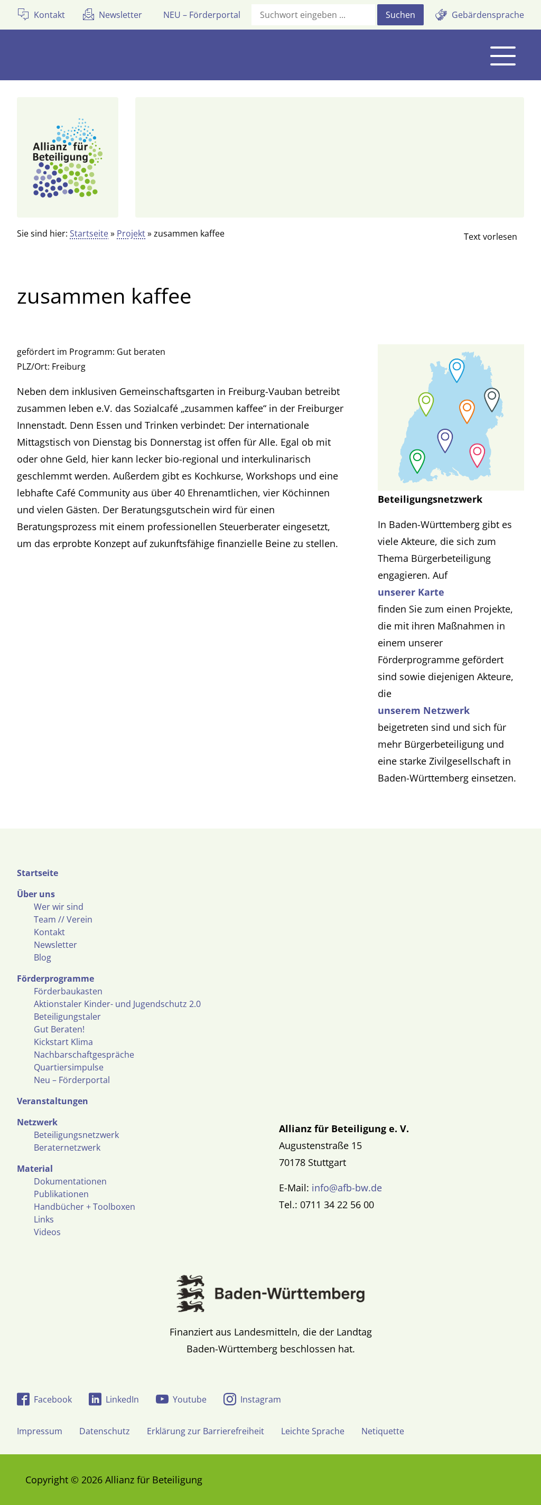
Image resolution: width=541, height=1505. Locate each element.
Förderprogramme (55, 978)
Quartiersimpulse (69, 1067)
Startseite (89, 233)
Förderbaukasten (68, 991)
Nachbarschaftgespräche (84, 1054)
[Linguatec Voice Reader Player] (482, 236)
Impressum (39, 1431)
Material (35, 1168)
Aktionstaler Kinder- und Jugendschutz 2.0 (117, 1004)
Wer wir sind (58, 907)
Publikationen (61, 1194)
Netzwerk (37, 1122)
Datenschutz (104, 1431)
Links (44, 1219)
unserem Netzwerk (424, 710)
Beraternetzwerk (67, 1147)
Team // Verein (63, 919)
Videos (47, 1232)
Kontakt (49, 932)
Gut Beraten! (59, 1029)
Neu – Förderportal (72, 1080)
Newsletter (55, 945)
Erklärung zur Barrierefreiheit (205, 1431)
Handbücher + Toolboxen (84, 1206)
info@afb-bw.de (347, 1187)
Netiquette (382, 1431)
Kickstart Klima (63, 1042)
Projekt (131, 233)
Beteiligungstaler (67, 1016)
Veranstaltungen (52, 1101)
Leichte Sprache (312, 1431)
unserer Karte (411, 592)
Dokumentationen (70, 1181)
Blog (42, 957)
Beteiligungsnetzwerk (76, 1135)
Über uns (36, 894)
